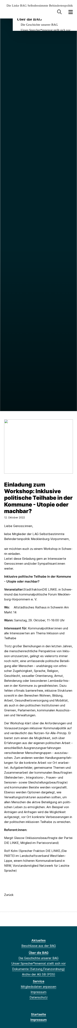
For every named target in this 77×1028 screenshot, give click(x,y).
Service (38, 981)
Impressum (38, 992)
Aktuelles (38, 940)
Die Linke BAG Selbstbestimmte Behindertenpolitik (40, 5)
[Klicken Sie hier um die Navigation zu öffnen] (70, 12)
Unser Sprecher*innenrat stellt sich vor (45, 30)
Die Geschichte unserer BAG (39, 24)
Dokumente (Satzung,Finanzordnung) (38, 969)
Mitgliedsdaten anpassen (38, 987)
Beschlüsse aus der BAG (38, 946)
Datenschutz (39, 997)
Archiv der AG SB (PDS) (38, 974)
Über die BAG (29, 19)
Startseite (38, 1014)
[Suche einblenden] (59, 12)
